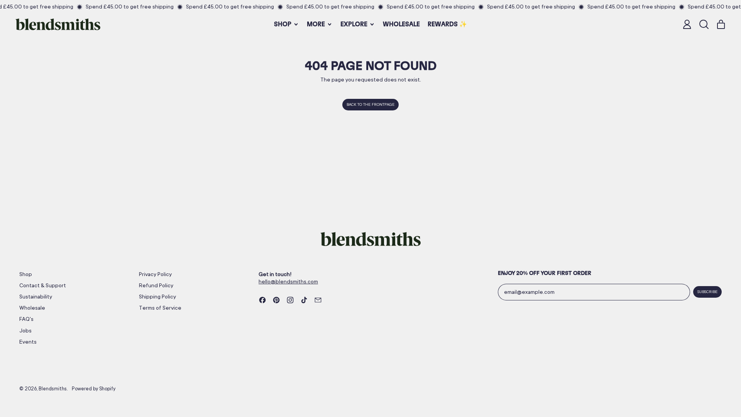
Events (28, 342)
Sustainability (35, 296)
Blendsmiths (53, 389)
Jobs (25, 330)
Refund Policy (156, 285)
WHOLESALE (401, 24)
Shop (25, 274)
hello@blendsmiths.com (288, 281)
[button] (703, 24)
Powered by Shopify (93, 389)
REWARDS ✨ (447, 24)
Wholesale (32, 308)
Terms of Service (160, 308)
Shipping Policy (157, 296)
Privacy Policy (155, 274)
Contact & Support (42, 285)
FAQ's (26, 319)
